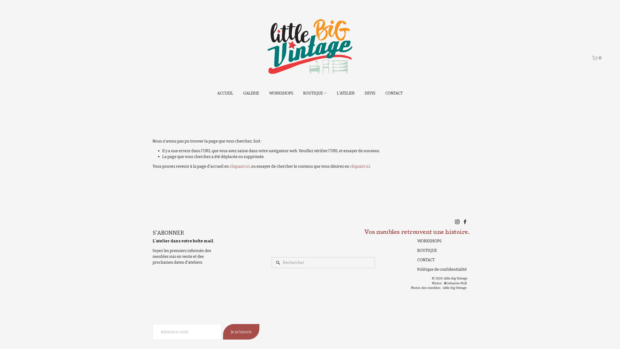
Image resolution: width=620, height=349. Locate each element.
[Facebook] (465, 221)
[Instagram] (457, 221)
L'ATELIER (346, 93)
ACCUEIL (225, 93)
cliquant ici (240, 166)
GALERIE (251, 93)
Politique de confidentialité (442, 269)
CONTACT (394, 93)
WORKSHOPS (281, 93)
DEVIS (370, 93)
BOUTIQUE (427, 250)
